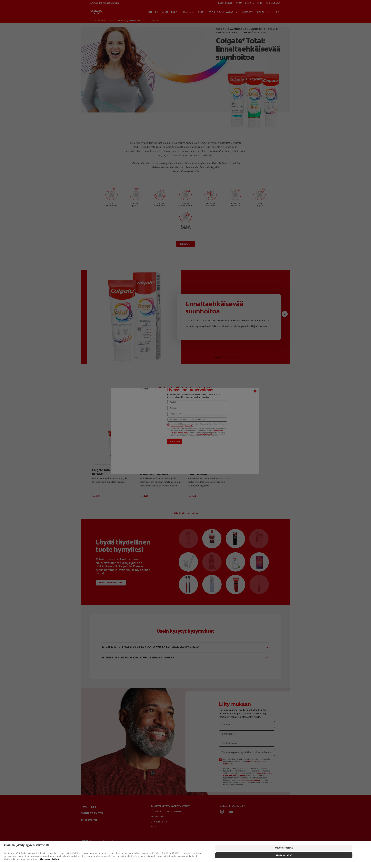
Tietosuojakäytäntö (50, 859)
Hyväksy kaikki (283, 855)
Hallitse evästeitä (284, 848)
